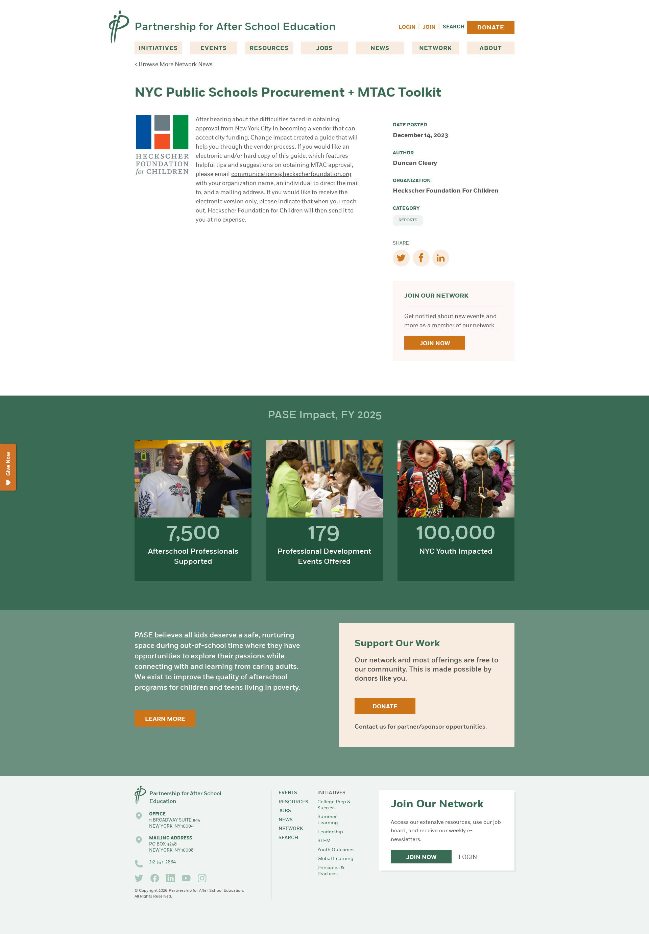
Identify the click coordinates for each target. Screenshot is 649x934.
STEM (324, 840)
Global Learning (335, 858)
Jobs (324, 48)
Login (407, 27)
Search (453, 27)
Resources (269, 48)
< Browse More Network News (174, 65)
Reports (408, 220)
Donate (490, 28)
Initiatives (158, 48)
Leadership (330, 832)
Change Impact (271, 138)
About (491, 48)
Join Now (435, 344)
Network (435, 48)
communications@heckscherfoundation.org (291, 174)
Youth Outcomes (336, 850)
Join (429, 27)
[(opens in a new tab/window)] (139, 878)
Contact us (370, 727)
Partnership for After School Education (235, 27)
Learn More (165, 719)
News (379, 48)
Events (213, 48)
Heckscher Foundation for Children (255, 211)
